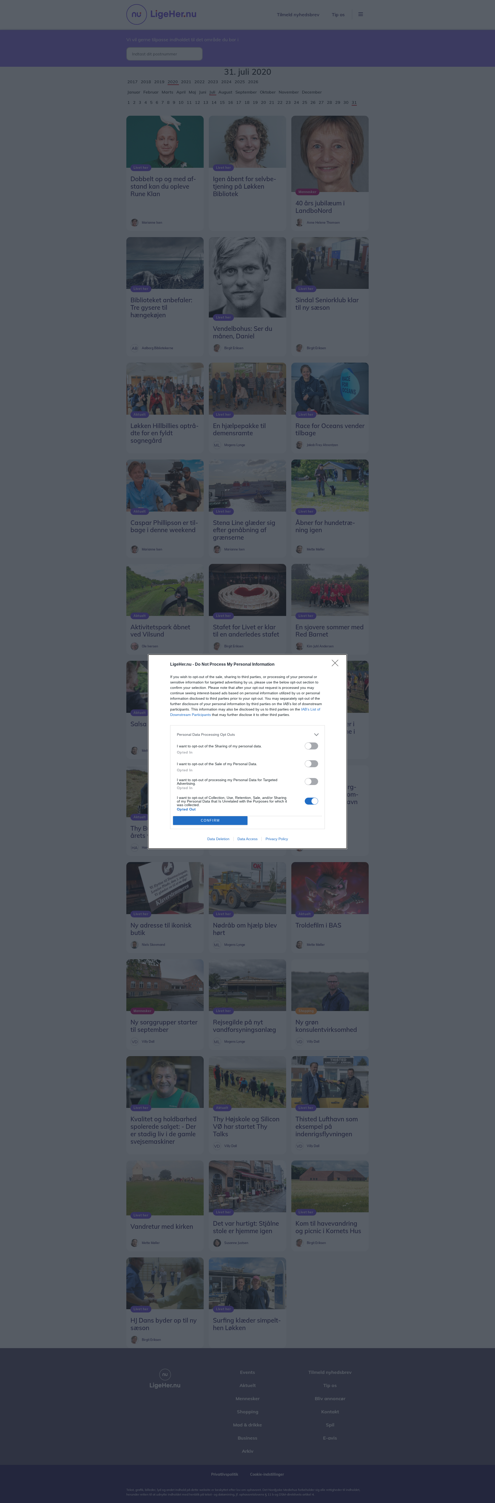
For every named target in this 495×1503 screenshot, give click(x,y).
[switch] (311, 745)
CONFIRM (210, 820)
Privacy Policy (277, 839)
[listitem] (247, 734)
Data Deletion (218, 839)
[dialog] (247, 752)
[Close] (337, 665)
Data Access (247, 839)
